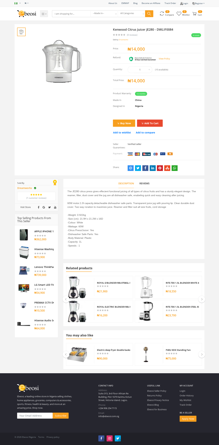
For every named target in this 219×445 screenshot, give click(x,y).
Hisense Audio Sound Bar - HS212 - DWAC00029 (44, 320)
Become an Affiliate (151, 3)
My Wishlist (185, 400)
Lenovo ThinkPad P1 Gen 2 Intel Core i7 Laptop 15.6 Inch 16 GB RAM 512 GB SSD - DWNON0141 (44, 267)
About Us (112, 3)
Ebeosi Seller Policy (156, 390)
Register (199, 3)
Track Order (170, 3)
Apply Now (188, 418)
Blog (135, 3)
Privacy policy (53, 437)
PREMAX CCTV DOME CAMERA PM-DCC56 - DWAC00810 (44, 302)
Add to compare (145, 132)
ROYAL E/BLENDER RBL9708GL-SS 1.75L (113, 282)
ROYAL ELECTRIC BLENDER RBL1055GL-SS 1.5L (113, 306)
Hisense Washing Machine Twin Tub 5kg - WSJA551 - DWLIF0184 (44, 249)
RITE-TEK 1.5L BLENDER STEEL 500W (182, 306)
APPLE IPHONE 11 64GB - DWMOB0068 (44, 231)
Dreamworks (123, 40)
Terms (41, 437)
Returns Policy (154, 395)
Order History (187, 395)
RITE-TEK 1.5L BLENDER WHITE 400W (182, 282)
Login (185, 3)
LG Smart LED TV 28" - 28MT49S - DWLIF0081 (44, 284)
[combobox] (104, 13)
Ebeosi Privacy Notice (158, 400)
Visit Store (25, 207)
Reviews (144, 183)
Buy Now (125, 123)
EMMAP (125, 3)
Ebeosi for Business (157, 409)
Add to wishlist (122, 132)
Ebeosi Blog (153, 404)
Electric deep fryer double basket (113, 349)
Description (126, 183)
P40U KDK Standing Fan (178, 349)
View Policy (164, 58)
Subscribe (60, 415)
